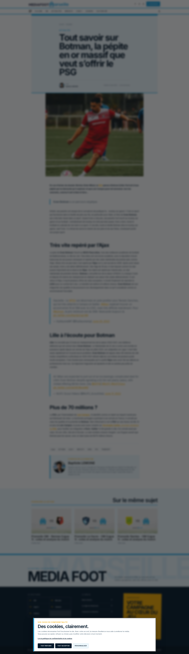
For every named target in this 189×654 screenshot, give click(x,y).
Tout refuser (46, 646)
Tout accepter (63, 646)
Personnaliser (81, 646)
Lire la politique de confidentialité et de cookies (55, 638)
